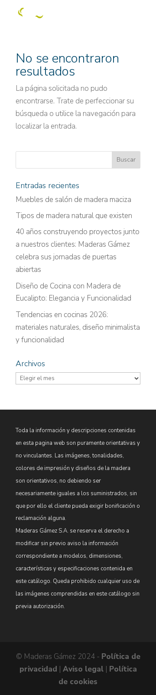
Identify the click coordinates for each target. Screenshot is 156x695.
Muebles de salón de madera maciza (73, 200)
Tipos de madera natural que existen (74, 216)
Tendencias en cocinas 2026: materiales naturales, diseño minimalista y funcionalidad (78, 327)
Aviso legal (83, 669)
